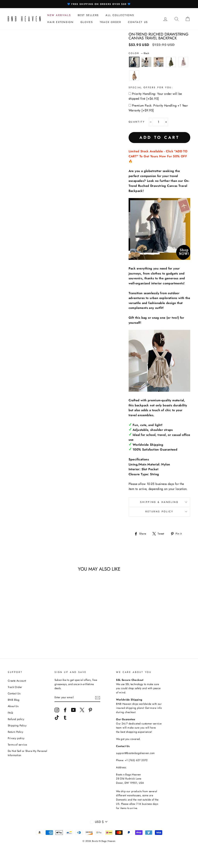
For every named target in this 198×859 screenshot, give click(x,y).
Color (139, 53)
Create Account (17, 681)
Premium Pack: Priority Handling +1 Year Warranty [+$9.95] (158, 108)
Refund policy (16, 719)
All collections (120, 15)
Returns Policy (159, 511)
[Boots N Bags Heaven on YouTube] (73, 710)
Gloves (86, 22)
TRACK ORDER (110, 22)
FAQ (10, 713)
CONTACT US (138, 22)
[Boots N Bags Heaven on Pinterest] (90, 710)
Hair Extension (60, 22)
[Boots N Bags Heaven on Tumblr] (65, 717)
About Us (13, 706)
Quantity (137, 122)
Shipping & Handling (159, 502)
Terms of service (17, 744)
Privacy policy (16, 738)
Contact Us (14, 693)
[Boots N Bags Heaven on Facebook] (65, 710)
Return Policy (15, 732)
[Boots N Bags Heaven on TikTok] (57, 717)
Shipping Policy (17, 725)
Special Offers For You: (151, 87)
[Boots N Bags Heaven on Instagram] (57, 710)
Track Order (15, 687)
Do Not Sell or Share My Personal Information (27, 753)
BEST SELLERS (88, 15)
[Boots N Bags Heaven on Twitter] (82, 710)
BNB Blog (13, 700)
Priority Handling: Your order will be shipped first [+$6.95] (155, 96)
